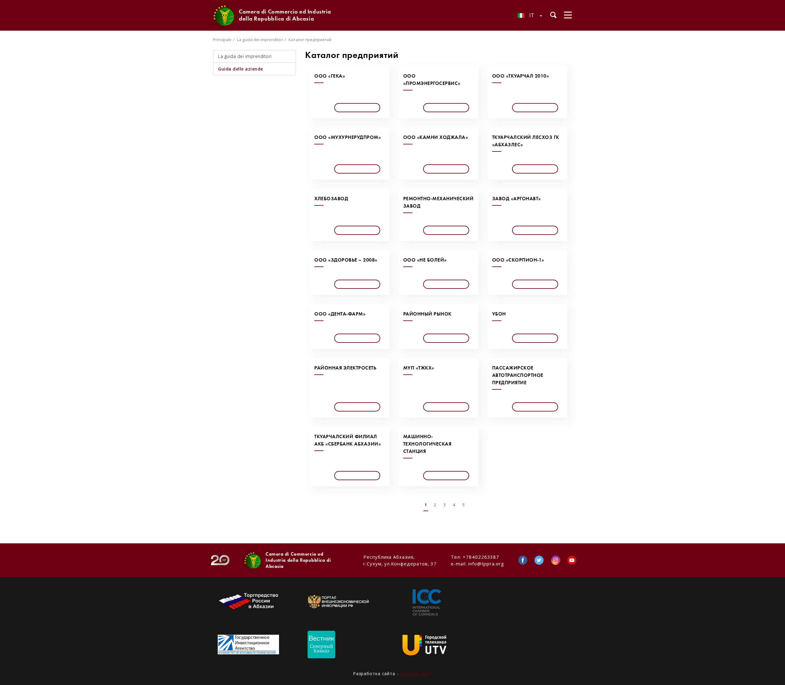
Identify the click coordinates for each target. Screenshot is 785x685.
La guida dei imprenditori (260, 39)
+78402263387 (481, 557)
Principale (222, 39)
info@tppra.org (486, 564)
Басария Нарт (416, 673)
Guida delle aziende (240, 69)
